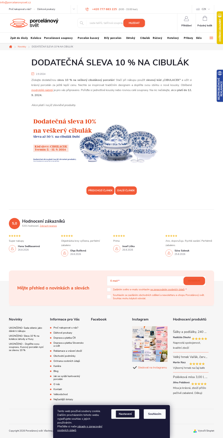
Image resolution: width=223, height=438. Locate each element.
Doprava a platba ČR (64, 337)
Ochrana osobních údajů (66, 361)
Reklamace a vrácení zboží (67, 351)
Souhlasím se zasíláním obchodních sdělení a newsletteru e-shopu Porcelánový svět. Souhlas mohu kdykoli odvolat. (159, 296)
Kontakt (57, 389)
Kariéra (57, 366)
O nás (56, 384)
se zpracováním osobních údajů (167, 289)
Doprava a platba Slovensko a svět (68, 344)
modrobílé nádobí (42, 90)
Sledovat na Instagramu (152, 367)
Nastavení (125, 414)
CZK (204, 9)
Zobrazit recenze (48, 226)
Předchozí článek (100, 190)
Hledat (134, 23)
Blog (55, 371)
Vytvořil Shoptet (206, 430)
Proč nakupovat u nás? (20, 9)
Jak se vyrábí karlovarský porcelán (66, 378)
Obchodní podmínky (64, 356)
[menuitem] (19, 38)
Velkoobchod (60, 394)
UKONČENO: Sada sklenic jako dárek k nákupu (25, 329)
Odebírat (194, 280)
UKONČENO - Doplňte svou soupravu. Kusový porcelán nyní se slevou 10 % (26, 347)
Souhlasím (154, 414)
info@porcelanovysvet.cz (15, 2)
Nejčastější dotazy (63, 399)
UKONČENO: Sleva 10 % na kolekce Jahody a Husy (24, 337)
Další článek (126, 190)
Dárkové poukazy (46, 9)
